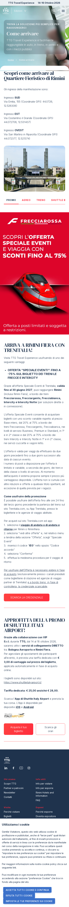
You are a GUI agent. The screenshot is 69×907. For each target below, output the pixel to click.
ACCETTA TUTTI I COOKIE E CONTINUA (27, 890)
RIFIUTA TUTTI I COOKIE (19, 895)
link (14, 867)
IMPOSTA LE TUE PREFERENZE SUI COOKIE (29, 901)
